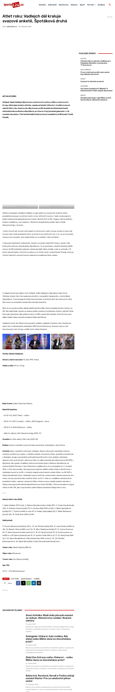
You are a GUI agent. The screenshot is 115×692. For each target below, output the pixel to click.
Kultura (83, 58)
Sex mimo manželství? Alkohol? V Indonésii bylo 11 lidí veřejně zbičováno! (96, 90)
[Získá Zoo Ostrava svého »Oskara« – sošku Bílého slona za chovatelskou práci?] (13, 662)
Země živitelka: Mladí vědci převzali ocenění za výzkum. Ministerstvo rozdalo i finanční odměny (49, 618)
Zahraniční (84, 86)
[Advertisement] (38, 137)
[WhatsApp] (28, 583)
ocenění (36, 579)
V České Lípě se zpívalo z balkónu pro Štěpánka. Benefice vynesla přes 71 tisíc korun (96, 63)
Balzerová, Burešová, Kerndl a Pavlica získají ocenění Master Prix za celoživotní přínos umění (50, 678)
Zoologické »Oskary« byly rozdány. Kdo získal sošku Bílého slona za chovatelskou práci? (48, 639)
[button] (110, 5)
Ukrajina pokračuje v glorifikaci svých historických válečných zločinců (96, 99)
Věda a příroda (86, 69)
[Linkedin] (33, 583)
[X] (23, 583)
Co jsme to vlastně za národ (92, 81)
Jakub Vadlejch (26, 579)
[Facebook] (18, 583)
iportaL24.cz (12, 26)
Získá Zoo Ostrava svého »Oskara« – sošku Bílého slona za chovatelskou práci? (49, 658)
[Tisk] (39, 583)
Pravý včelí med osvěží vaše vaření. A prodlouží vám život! (95, 73)
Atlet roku (15, 579)
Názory (83, 79)
